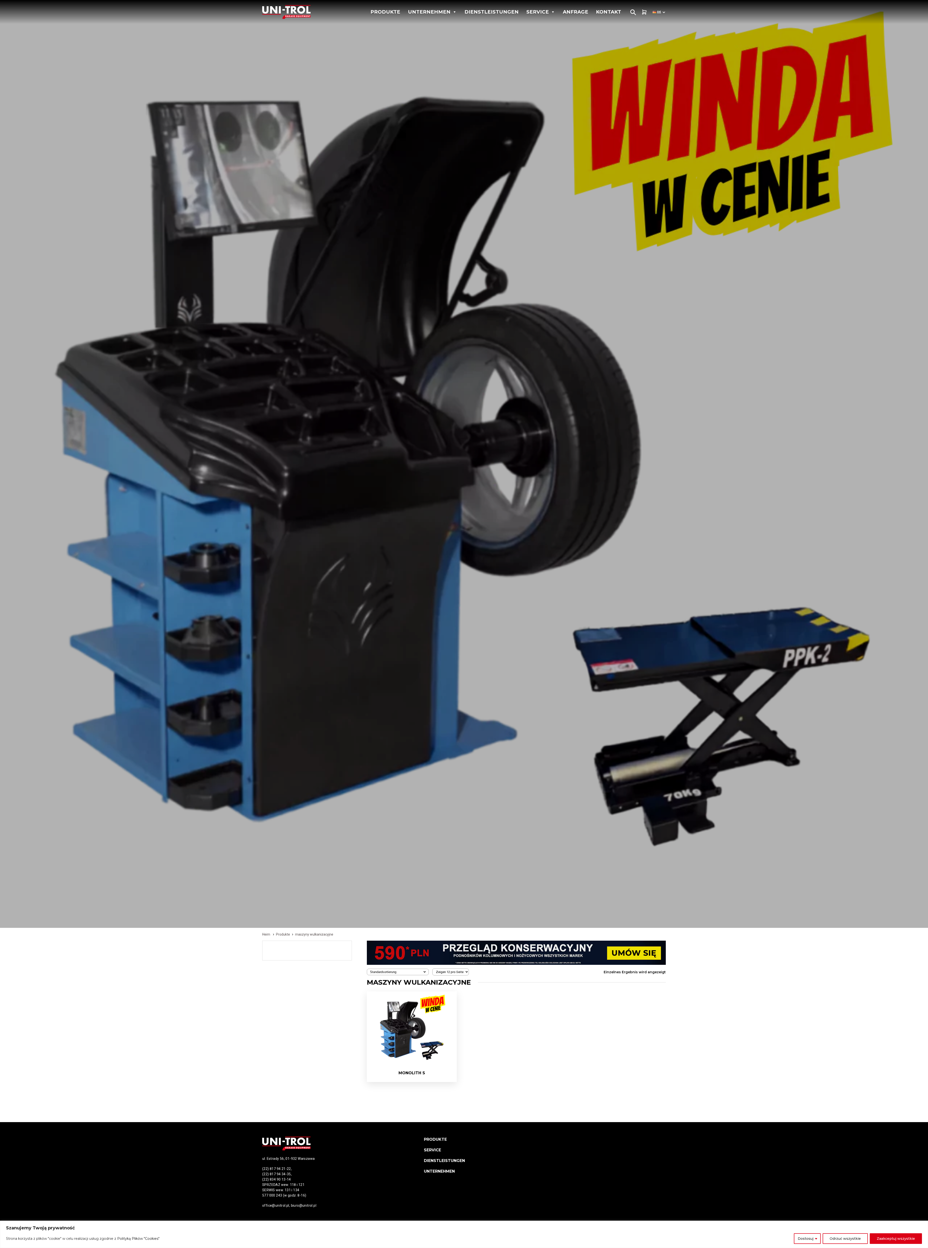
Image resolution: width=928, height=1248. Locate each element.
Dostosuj (805, 1238)
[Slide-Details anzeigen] (516, 953)
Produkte (385, 12)
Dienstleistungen (491, 12)
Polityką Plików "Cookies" (138, 1238)
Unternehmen (429, 12)
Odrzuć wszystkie (845, 1238)
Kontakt (608, 12)
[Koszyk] (644, 12)
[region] (464, 1234)
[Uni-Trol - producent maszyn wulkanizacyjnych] (295, 12)
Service (537, 12)
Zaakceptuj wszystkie (896, 1238)
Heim (266, 934)
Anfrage (575, 12)
